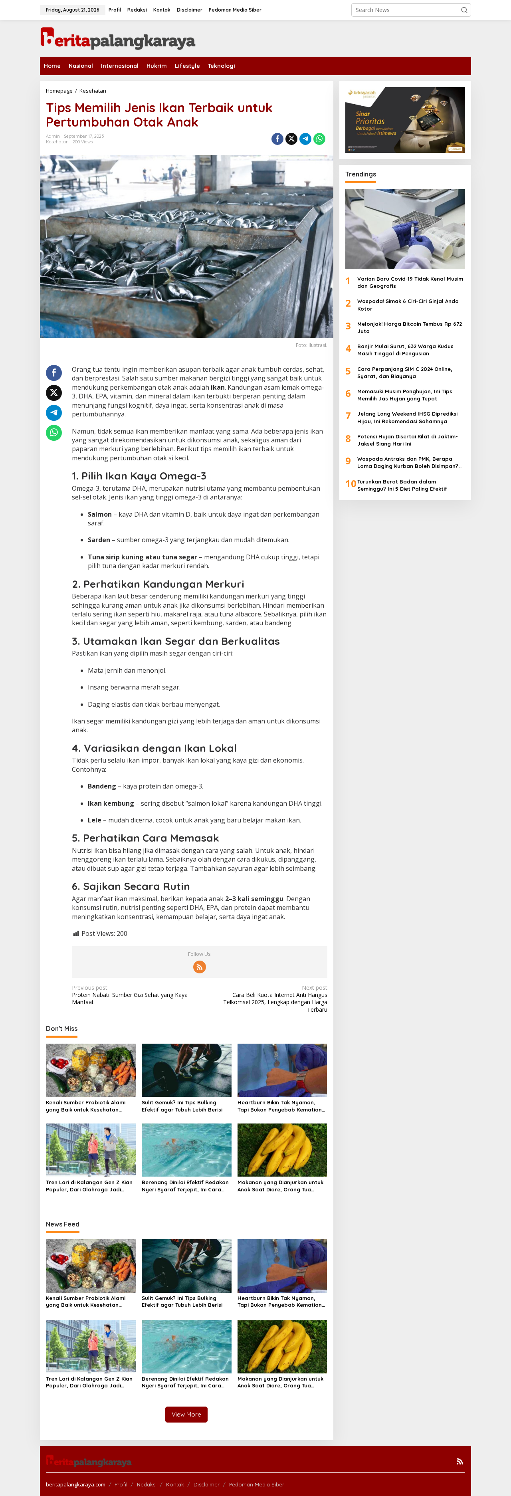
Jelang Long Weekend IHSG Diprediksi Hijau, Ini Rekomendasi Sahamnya (407, 417)
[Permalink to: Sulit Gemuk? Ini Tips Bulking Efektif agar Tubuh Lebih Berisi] (187, 1069)
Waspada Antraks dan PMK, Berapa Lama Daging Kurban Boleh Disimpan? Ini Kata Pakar (407, 463)
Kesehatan (57, 142)
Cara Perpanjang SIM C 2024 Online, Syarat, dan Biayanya (404, 372)
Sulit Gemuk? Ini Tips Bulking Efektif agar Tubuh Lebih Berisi (182, 1106)
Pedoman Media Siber (256, 1484)
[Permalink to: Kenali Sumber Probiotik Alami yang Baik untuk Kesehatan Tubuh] (91, 1069)
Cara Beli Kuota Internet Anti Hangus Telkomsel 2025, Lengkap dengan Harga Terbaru (275, 998)
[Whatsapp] (319, 139)
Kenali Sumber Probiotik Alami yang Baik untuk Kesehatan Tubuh (85, 1106)
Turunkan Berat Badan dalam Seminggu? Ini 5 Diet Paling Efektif (402, 485)
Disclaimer (207, 1484)
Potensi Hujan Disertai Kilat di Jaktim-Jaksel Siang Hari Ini (407, 440)
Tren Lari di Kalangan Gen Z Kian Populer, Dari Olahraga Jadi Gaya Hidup (89, 1186)
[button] (464, 10)
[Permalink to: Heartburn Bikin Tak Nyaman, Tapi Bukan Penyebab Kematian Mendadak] (282, 1069)
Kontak (175, 1484)
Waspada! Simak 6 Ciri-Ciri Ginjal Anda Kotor (408, 304)
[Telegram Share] (305, 139)
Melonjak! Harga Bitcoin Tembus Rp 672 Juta (409, 327)
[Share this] (277, 139)
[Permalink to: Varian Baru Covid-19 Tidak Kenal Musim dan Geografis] (405, 229)
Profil (121, 1484)
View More (186, 1414)
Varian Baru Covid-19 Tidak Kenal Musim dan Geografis (410, 282)
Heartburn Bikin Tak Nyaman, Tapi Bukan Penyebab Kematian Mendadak (280, 1106)
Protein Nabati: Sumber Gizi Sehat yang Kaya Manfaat (130, 995)
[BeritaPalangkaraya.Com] (118, 38)
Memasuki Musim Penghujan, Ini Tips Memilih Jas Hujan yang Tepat (404, 395)
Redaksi (146, 1484)
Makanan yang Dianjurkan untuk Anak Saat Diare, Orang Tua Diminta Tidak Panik (280, 1186)
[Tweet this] (291, 139)
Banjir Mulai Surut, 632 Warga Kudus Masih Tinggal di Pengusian (405, 350)
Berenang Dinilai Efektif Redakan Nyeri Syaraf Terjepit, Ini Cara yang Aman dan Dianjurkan (185, 1186)
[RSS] (199, 967)
